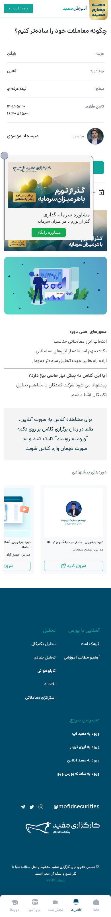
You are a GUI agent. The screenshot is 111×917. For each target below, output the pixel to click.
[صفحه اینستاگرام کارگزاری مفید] (41, 807)
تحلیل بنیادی (45, 657)
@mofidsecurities (77, 807)
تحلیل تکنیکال (43, 644)
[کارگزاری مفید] (63, 832)
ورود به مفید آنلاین (83, 760)
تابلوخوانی (46, 671)
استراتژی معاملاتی (40, 697)
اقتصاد (50, 684)
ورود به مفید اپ (86, 733)
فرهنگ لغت (90, 644)
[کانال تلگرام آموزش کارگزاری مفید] (22, 807)
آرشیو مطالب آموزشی (82, 657)
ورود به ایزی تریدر (85, 747)
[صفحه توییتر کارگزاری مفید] (31, 807)
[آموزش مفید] (69, 8)
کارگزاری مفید (61, 866)
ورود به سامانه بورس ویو (78, 774)
